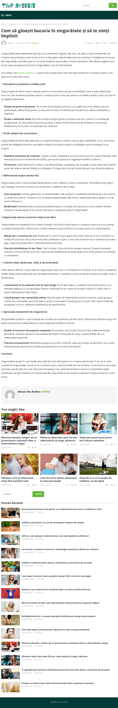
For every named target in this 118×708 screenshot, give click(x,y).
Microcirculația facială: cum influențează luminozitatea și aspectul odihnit (60, 602)
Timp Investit (62, 702)
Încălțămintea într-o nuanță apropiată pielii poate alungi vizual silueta (58, 616)
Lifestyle (12, 24)
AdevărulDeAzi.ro (27, 72)
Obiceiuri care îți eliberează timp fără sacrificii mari (17, 479)
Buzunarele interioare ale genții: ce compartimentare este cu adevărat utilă (61, 509)
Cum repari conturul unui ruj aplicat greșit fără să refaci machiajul (56, 576)
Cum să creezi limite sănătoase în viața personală (58, 479)
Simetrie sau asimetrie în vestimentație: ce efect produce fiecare (56, 589)
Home (3, 24)
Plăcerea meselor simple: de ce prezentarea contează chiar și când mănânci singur (19, 440)
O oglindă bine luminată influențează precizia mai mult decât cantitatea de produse (66, 669)
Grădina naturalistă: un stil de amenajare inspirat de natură (53, 522)
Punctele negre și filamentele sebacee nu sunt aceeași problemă (55, 629)
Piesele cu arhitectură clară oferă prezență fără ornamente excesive (58, 683)
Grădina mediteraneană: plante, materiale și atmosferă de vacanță (57, 562)
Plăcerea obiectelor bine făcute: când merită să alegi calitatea (58, 439)
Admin (10, 43)
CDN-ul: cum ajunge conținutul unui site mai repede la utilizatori (55, 536)
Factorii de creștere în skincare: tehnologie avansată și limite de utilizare (60, 549)
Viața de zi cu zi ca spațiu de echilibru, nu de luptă (95, 479)
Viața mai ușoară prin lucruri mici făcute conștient (95, 439)
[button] (6, 15)
